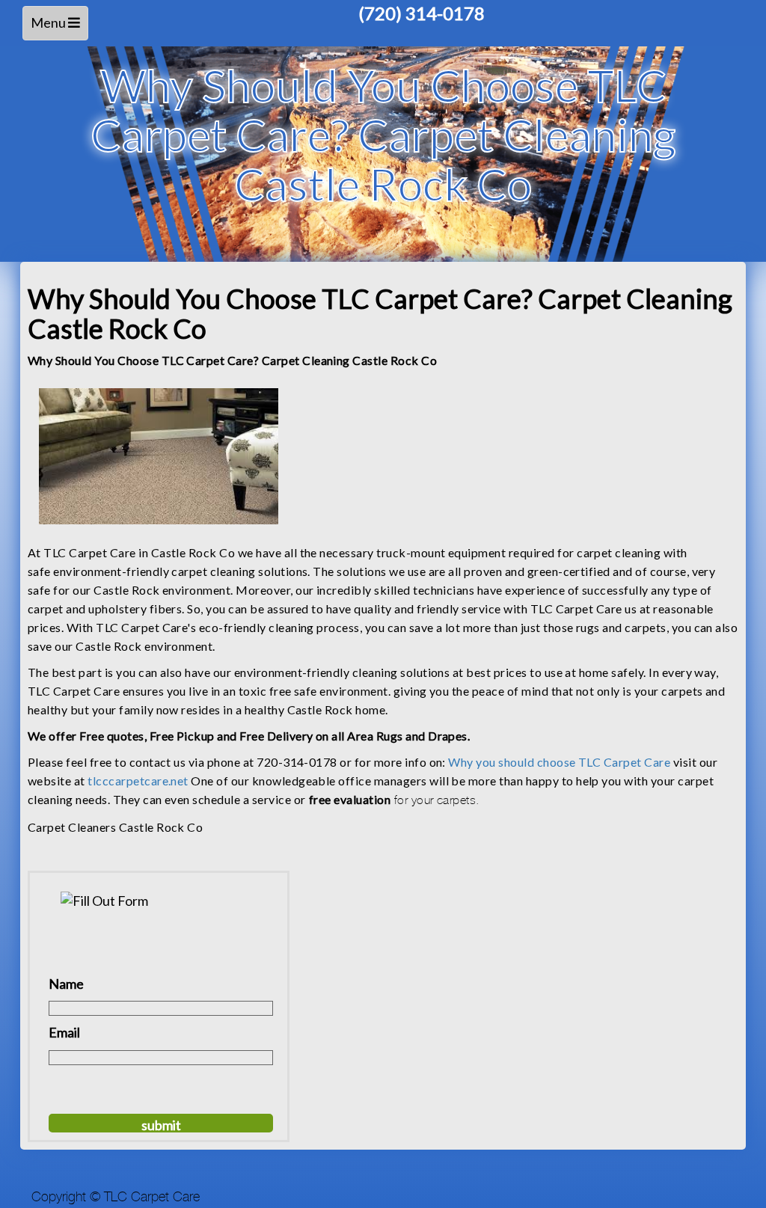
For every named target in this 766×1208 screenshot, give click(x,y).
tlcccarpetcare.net (138, 780)
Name (66, 983)
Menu (58, 27)
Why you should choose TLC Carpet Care (559, 762)
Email (64, 1032)
